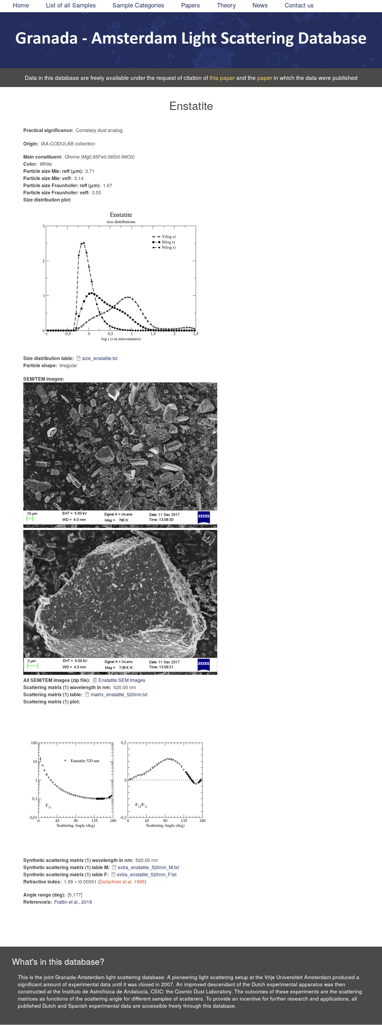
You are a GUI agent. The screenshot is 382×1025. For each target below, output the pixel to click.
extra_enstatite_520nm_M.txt (148, 867)
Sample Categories (138, 5)
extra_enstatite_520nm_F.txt (146, 874)
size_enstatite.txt (99, 358)
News (260, 5)
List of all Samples (71, 5)
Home (21, 5)
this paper (222, 77)
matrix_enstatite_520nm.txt (119, 694)
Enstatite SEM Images (121, 680)
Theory (226, 5)
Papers (190, 5)
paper (264, 77)
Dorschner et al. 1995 (122, 881)
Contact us (299, 5)
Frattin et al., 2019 (73, 901)
